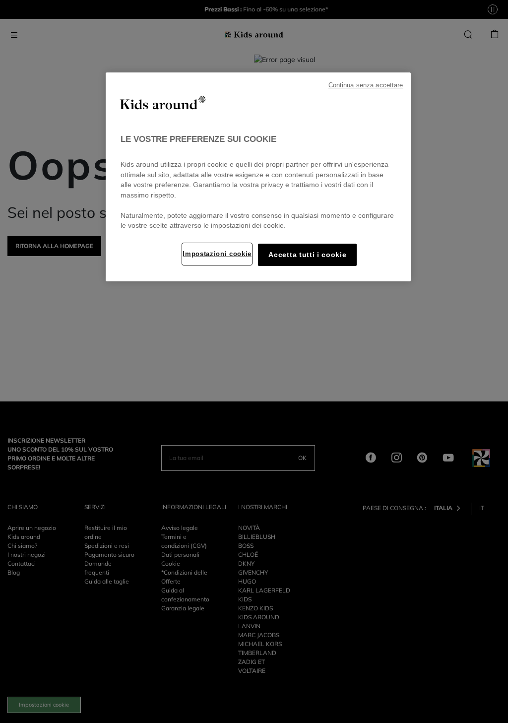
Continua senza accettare (365, 85)
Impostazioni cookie (217, 254)
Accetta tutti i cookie (307, 255)
